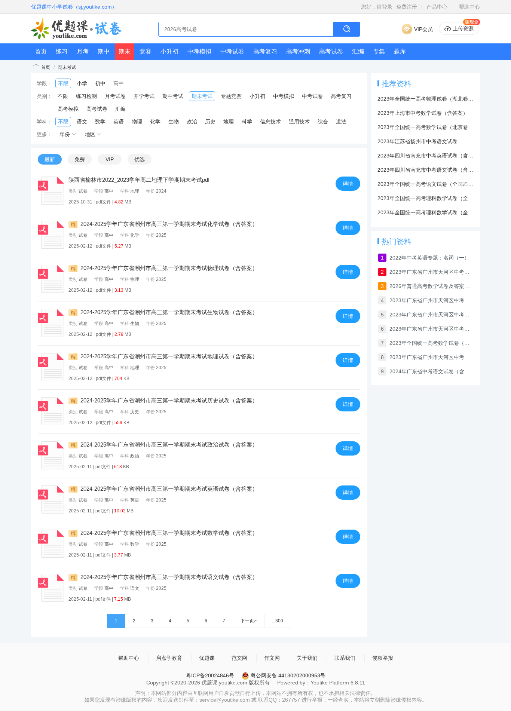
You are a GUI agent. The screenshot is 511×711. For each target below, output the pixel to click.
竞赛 (146, 51)
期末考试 (67, 67)
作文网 (272, 658)
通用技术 (299, 122)
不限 (63, 83)
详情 (348, 184)
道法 (341, 122)
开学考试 (144, 96)
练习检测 (86, 96)
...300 (277, 620)
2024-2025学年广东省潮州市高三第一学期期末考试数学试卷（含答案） (164, 533)
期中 (104, 51)
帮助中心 (469, 7)
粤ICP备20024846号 (210, 675)
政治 (192, 122)
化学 (155, 122)
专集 (379, 51)
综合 (323, 122)
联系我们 (344, 658)
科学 (247, 122)
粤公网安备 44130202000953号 (287, 675)
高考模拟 (68, 109)
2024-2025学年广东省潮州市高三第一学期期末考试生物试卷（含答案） (164, 312)
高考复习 (265, 51)
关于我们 (307, 658)
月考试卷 (115, 96)
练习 (62, 51)
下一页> (249, 620)
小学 (82, 83)
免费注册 (406, 7)
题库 (400, 51)
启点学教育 (169, 658)
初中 (100, 83)
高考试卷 (331, 51)
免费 (79, 159)
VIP (109, 159)
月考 (83, 51)
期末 (125, 51)
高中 (118, 83)
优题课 (207, 658)
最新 (50, 159)
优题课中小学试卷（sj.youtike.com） (74, 7)
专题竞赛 (231, 96)
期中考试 (172, 96)
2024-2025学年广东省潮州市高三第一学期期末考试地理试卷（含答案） (164, 356)
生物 (173, 122)
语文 (82, 122)
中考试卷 (232, 51)
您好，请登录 (376, 7)
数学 (100, 122)
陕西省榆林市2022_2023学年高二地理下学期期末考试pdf (138, 180)
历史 (210, 122)
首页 (41, 51)
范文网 (239, 658)
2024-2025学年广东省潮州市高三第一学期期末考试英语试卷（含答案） (164, 488)
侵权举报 (382, 658)
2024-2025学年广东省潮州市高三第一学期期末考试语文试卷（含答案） (164, 577)
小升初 (169, 51)
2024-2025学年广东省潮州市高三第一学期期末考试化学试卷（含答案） (164, 224)
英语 (118, 122)
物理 (137, 122)
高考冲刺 (298, 51)
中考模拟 (199, 51)
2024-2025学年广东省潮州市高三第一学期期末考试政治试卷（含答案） (164, 444)
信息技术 (270, 122)
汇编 (358, 51)
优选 (139, 159)
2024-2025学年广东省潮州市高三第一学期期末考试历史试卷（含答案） (164, 400)
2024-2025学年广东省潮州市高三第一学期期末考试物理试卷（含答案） (164, 268)
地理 (228, 122)
